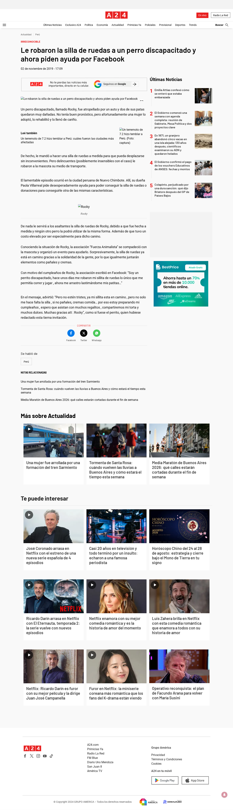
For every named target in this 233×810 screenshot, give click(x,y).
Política (89, 24)
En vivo (202, 15)
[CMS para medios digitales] (170, 801)
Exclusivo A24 (73, 24)
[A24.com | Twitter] (31, 756)
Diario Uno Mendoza (100, 762)
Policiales (150, 24)
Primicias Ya (134, 24)
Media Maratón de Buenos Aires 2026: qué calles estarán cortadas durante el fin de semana (79, 400)
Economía (102, 24)
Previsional (165, 24)
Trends (193, 24)
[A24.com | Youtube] (45, 756)
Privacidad (158, 755)
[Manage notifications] (224, 795)
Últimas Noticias (52, 24)
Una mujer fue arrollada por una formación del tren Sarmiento (60, 381)
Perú (37, 34)
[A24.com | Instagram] (38, 756)
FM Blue (92, 758)
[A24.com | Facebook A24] (25, 756)
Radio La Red (220, 15)
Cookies (156, 763)
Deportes (180, 24)
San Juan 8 (94, 766)
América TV (94, 771)
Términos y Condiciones (166, 759)
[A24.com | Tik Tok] (51, 756)
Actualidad (118, 24)
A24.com (93, 744)
